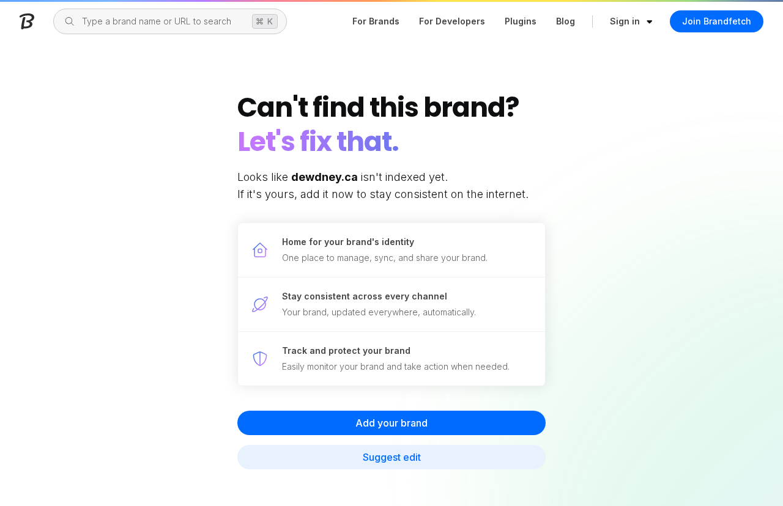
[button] (632, 21)
